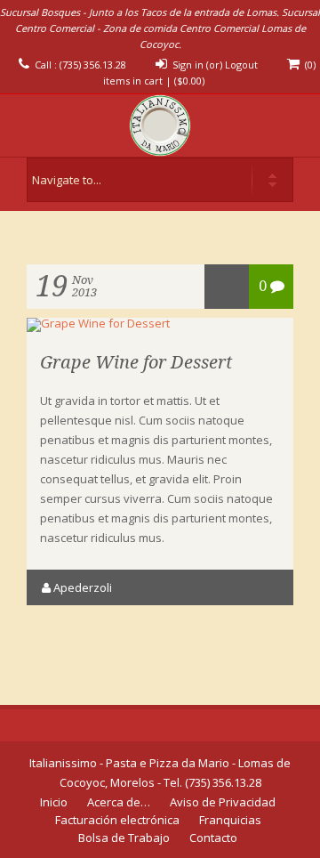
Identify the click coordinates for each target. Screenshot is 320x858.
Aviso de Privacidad (223, 802)
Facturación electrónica (117, 820)
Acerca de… (118, 802)
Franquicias (230, 820)
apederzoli (82, 587)
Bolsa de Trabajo (124, 838)
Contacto (213, 838)
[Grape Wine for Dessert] (98, 323)
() (189, 80)
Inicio (54, 802)
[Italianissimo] (160, 125)
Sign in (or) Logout (215, 64)
